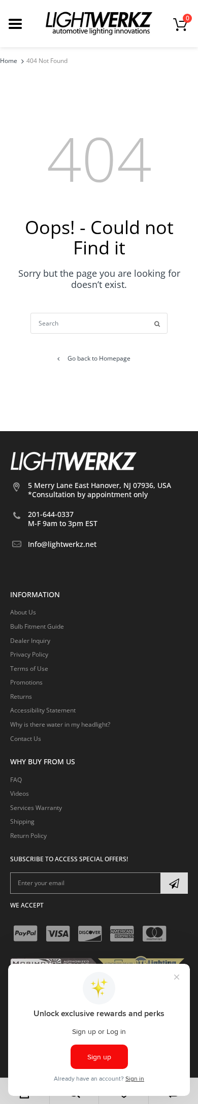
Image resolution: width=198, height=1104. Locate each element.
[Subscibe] (174, 883)
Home (8, 60)
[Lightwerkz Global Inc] (99, 23)
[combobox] (99, 323)
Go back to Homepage (99, 358)
